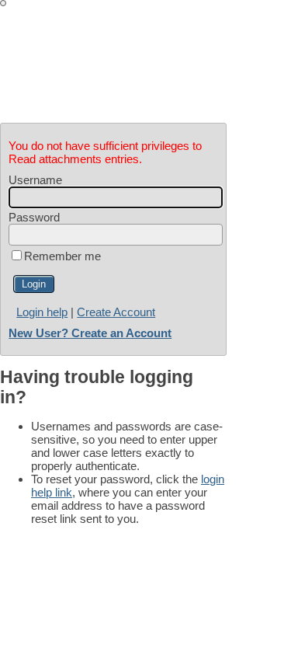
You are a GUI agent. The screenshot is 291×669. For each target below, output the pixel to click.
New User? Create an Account (90, 333)
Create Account (116, 312)
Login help (42, 312)
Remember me (62, 256)
